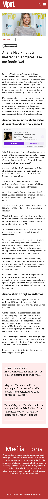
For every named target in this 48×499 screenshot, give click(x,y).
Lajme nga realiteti (10, 46)
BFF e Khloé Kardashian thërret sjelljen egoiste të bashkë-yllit (23, 373)
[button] (39, 4)
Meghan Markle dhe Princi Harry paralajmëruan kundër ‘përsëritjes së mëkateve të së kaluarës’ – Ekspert (21, 390)
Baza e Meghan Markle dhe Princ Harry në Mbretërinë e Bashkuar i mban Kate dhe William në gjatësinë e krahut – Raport (24, 410)
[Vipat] (8, 4)
